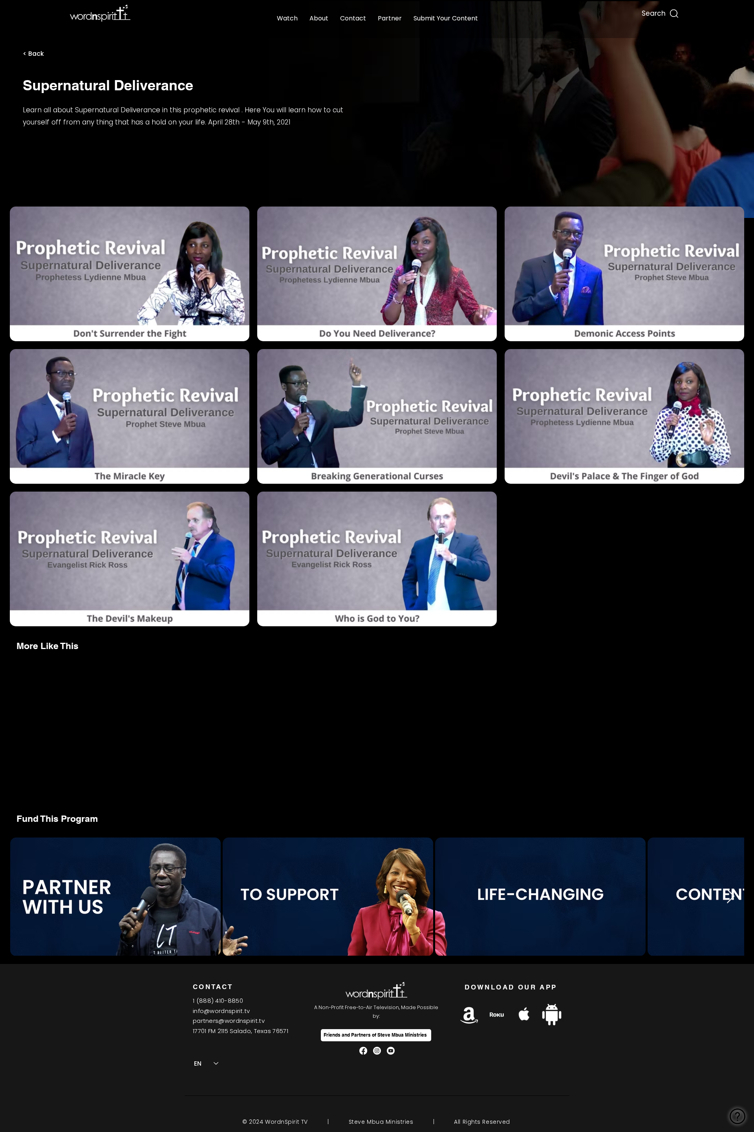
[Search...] (653, 11)
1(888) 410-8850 (218, 1001)
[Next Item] (730, 896)
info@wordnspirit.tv (221, 1011)
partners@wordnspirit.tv (229, 1021)
